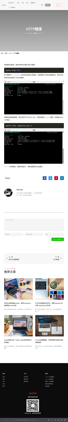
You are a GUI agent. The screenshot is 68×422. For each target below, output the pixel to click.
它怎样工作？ (11, 2)
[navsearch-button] (42, 5)
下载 (23, 2)
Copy (61, 69)
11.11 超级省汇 (11, 7)
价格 (18, 2)
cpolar (10, 53)
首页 (2, 53)
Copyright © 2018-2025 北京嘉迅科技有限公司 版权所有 (15, 420)
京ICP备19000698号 (34, 420)
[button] (44, 178)
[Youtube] (58, 420)
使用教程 (33, 2)
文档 (27, 2)
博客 (6, 53)
